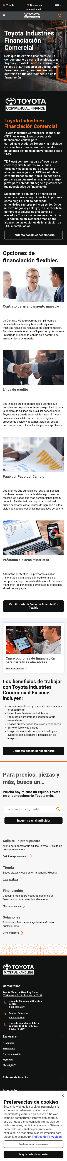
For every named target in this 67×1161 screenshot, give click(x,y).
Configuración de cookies (33, 1144)
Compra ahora (10, 879)
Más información (15, 668)
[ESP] (59, 5)
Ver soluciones (11, 932)
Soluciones (11, 917)
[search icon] (58, 809)
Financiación (13, 891)
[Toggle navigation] (4, 15)
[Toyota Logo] (32, 15)
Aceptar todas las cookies (33, 1154)
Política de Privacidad (47, 1136)
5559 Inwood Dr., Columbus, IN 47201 (22, 995)
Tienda (10, 5)
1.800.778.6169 (16, 1028)
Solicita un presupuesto (21, 841)
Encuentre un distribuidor (33, 820)
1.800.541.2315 (16, 1017)
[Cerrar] (63, 1096)
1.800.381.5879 (16, 1007)
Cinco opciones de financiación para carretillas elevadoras (30, 660)
